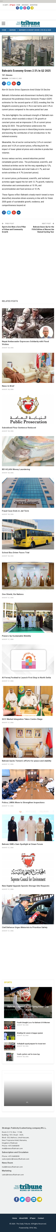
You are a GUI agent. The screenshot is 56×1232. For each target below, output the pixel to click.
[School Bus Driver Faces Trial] (28, 534)
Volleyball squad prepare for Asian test (31, 1044)
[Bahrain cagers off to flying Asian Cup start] (28, 1002)
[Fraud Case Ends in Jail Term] (28, 493)
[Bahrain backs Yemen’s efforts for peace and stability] (28, 743)
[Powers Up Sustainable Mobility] (28, 618)
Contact (41, 1218)
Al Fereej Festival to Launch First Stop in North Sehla (26, 677)
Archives (25, 5)
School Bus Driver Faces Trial (15, 552)
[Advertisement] (28, 264)
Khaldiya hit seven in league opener (30, 1033)
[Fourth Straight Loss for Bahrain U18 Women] (9, 1025)
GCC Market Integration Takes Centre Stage (22, 719)
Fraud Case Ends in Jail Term (15, 511)
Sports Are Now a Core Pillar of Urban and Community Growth (14, 229)
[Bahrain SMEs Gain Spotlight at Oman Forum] (28, 826)
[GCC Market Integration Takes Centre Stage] (28, 701)
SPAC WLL (33, 1228)
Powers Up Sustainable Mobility (16, 636)
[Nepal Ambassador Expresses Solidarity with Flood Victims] (28, 323)
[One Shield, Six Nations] (28, 576)
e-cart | (6, 5)
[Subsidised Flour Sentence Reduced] (28, 409)
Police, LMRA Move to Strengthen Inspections (23, 802)
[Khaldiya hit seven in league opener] (9, 1036)
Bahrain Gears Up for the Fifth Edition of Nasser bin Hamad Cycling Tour (43, 229)
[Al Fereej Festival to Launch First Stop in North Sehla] (28, 659)
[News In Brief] (28, 368)
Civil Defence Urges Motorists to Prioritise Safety (24, 927)
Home (18, 5)
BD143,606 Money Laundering (16, 469)
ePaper (12, 5)
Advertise (34, 5)
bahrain (5, 78)
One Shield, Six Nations (13, 594)
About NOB (23, 1218)
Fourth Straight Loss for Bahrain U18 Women (33, 1022)
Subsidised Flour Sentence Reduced (19, 428)
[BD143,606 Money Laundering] (28, 451)
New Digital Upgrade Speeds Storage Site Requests (25, 886)
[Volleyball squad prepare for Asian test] (9, 1046)
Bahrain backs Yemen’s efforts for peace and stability (26, 761)
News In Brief (8, 386)
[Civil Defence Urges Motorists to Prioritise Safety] (28, 909)
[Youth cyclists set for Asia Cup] (9, 1057)
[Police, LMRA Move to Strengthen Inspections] (28, 784)
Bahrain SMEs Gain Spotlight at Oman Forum (22, 844)
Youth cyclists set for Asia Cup (28, 1054)
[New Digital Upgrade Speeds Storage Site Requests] (28, 868)
